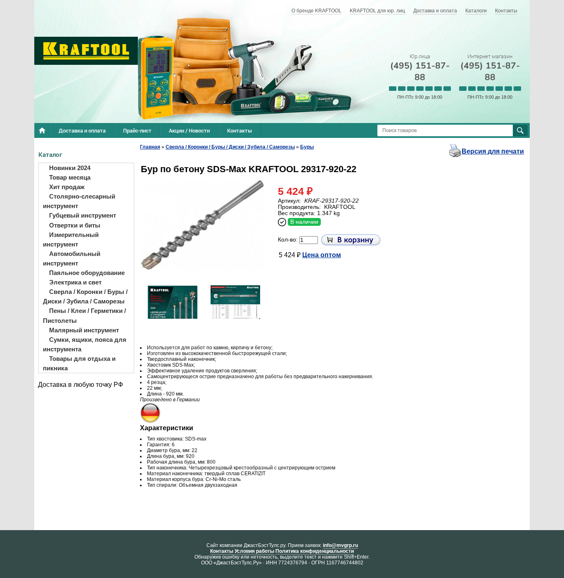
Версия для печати (493, 151)
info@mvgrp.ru (340, 545)
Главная (150, 147)
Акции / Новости (189, 130)
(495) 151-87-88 (420, 71)
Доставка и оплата (435, 11)
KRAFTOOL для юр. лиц (377, 11)
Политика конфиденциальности (314, 551)
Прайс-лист (137, 130)
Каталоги (476, 11)
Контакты (506, 11)
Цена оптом (321, 254)
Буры (307, 147)
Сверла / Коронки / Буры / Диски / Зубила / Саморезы (230, 147)
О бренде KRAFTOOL (316, 11)
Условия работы (254, 551)
